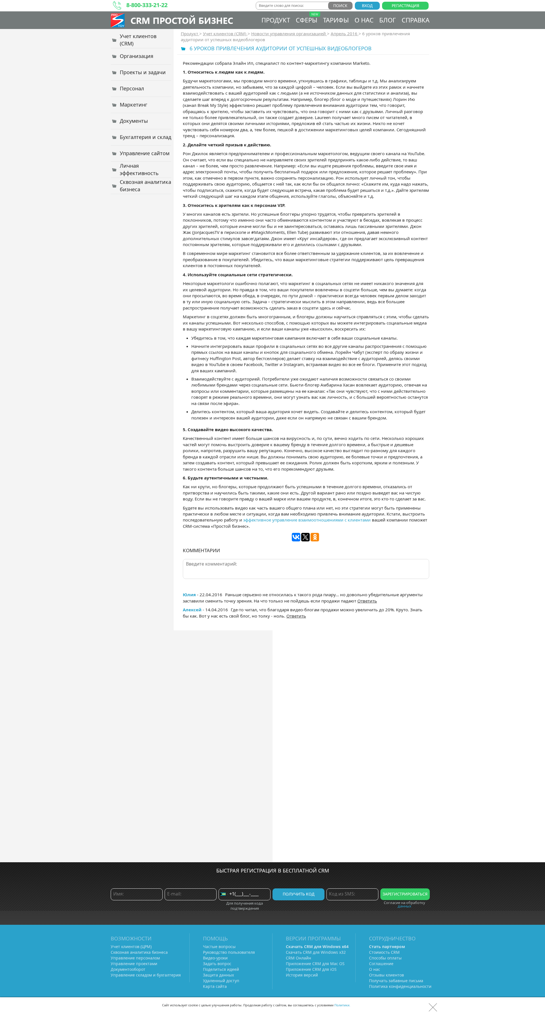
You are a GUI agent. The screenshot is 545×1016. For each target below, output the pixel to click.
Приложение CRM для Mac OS (315, 963)
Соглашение (381, 963)
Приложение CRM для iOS (311, 969)
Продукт (275, 20)
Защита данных (218, 975)
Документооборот (128, 969)
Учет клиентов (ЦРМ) (131, 946)
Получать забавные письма (396, 980)
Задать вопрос (217, 963)
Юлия (189, 594)
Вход (367, 5)
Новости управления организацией (289, 33)
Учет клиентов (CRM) (225, 33)
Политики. (342, 1005)
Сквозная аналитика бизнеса (139, 952)
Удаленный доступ (221, 980)
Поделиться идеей (221, 969)
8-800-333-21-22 (146, 5)
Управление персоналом (135, 958)
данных (404, 906)
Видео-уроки (215, 958)
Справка (415, 20)
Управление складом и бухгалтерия (146, 975)
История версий (302, 975)
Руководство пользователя (229, 952)
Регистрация (405, 5)
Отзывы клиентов (386, 975)
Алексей (192, 609)
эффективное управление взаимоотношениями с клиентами (307, 520)
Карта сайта (215, 986)
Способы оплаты (385, 958)
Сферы (306, 20)
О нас (364, 20)
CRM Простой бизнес (182, 20)
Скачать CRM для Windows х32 (316, 952)
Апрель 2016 (345, 33)
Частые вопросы (219, 946)
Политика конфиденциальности (400, 986)
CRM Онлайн (298, 958)
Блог (387, 20)
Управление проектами (134, 963)
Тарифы (336, 20)
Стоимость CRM (384, 952)
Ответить (367, 601)
